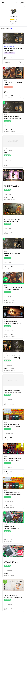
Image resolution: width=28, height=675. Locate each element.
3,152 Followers (13, 21)
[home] (3, 2)
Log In (22, 2)
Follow (13, 23)
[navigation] (13, 28)
